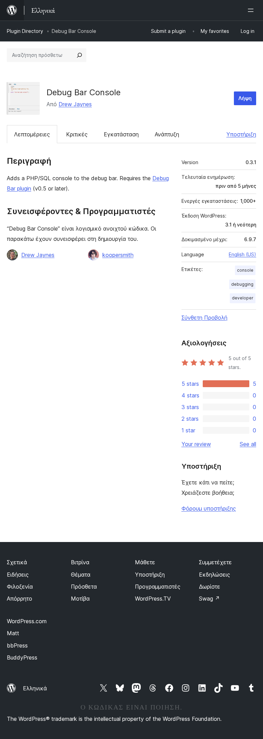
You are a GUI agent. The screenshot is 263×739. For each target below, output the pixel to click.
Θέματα (80, 574)
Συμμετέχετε (215, 562)
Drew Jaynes (75, 104)
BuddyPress (22, 657)
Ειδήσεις (18, 574)
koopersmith (118, 254)
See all (248, 444)
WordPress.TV (153, 598)
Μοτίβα (80, 598)
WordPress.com (27, 621)
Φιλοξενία (20, 586)
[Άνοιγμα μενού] (252, 10)
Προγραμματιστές (157, 586)
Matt (13, 633)
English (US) (242, 254)
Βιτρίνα (80, 562)
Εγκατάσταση (121, 134)
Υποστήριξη (241, 134)
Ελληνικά (35, 688)
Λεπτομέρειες (32, 134)
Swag (209, 598)
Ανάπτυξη (167, 134)
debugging (242, 284)
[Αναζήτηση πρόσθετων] (79, 55)
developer (242, 297)
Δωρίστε (209, 586)
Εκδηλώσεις (214, 574)
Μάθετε (145, 562)
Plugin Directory (25, 31)
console (245, 270)
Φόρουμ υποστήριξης (208, 508)
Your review (196, 444)
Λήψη (245, 98)
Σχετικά (17, 562)
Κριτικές (77, 134)
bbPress (17, 645)
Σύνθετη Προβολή (204, 317)
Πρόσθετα (84, 586)
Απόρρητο (19, 598)
